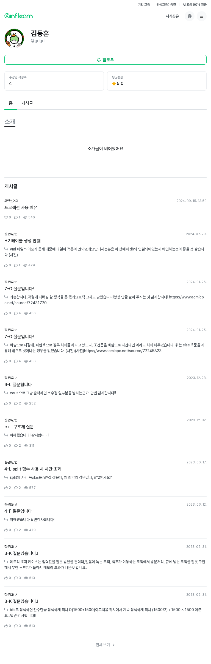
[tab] (10, 103)
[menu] (202, 16)
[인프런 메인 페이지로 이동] (18, 15)
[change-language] (190, 16)
